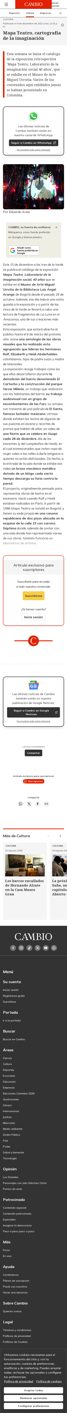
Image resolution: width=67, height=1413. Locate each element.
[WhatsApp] (54, 948)
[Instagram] (21, 948)
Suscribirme (33, 596)
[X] (38, 948)
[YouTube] (46, 948)
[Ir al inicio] (33, 4)
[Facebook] (13, 948)
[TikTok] (29, 948)
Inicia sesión (33, 617)
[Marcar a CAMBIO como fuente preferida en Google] (33, 250)
